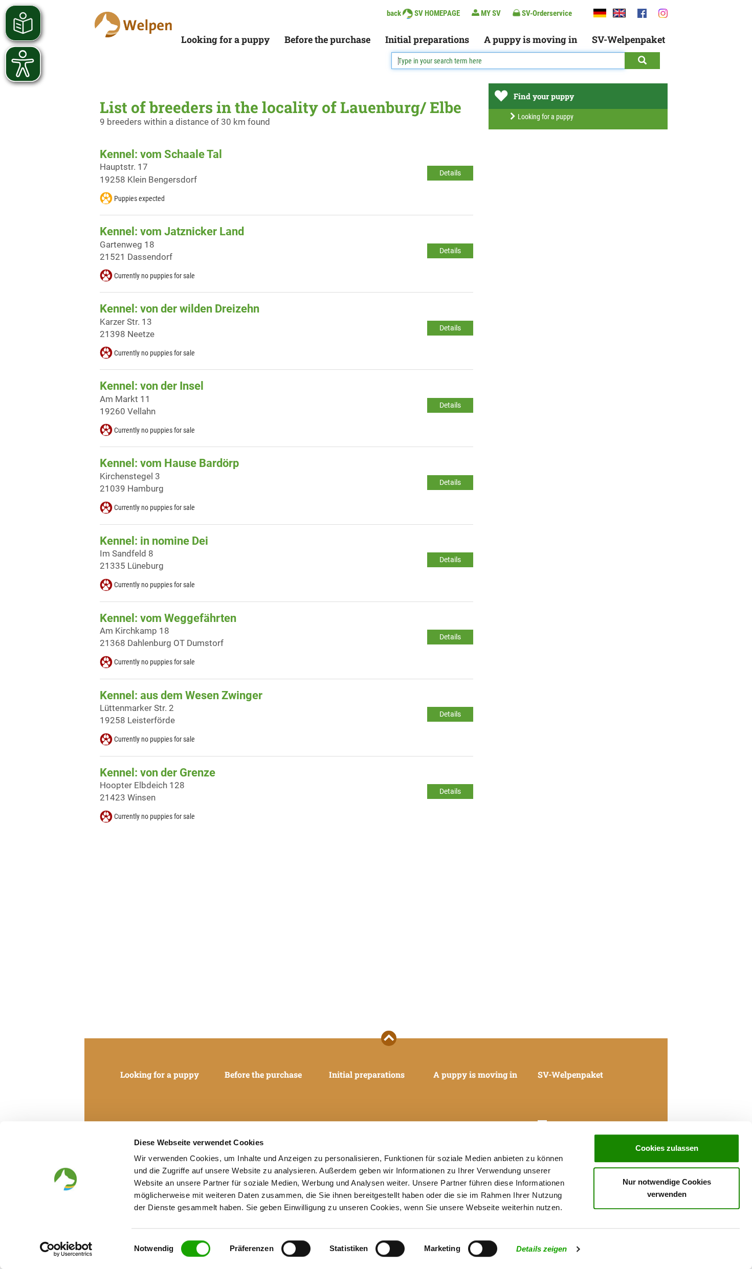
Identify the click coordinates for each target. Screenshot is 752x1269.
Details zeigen (541, 1248)
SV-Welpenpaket (628, 39)
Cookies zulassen (666, 1148)
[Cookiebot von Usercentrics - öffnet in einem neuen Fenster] (66, 1249)
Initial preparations (427, 39)
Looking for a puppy (225, 39)
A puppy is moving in (530, 39)
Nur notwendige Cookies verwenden (667, 1187)
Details (450, 173)
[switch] (296, 1248)
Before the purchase (327, 39)
